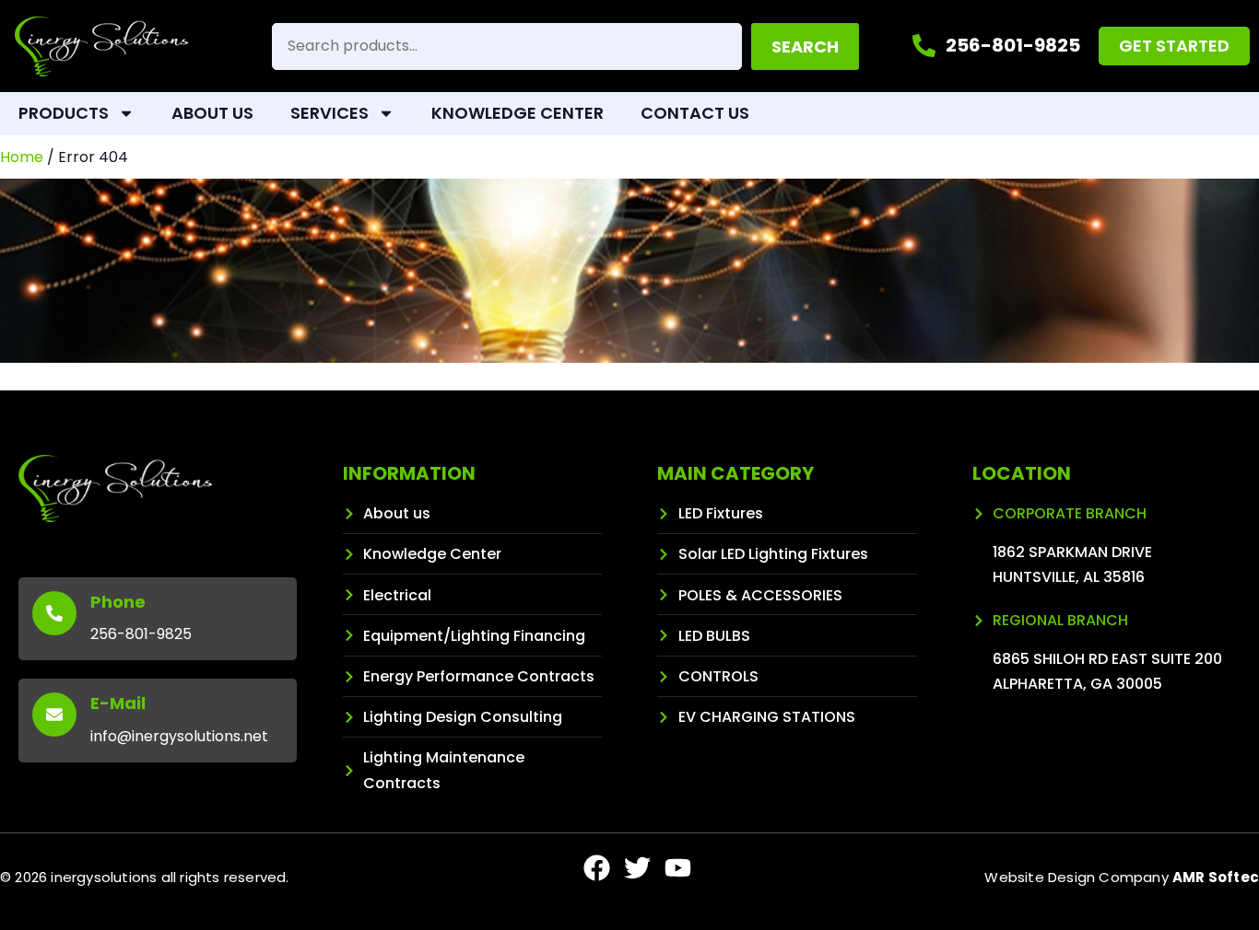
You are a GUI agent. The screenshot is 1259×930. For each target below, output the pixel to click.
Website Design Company (1121, 877)
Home (21, 157)
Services (329, 112)
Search (805, 46)
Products (63, 112)
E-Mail (118, 703)
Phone (118, 601)
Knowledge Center (517, 112)
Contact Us (695, 112)
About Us (212, 112)
